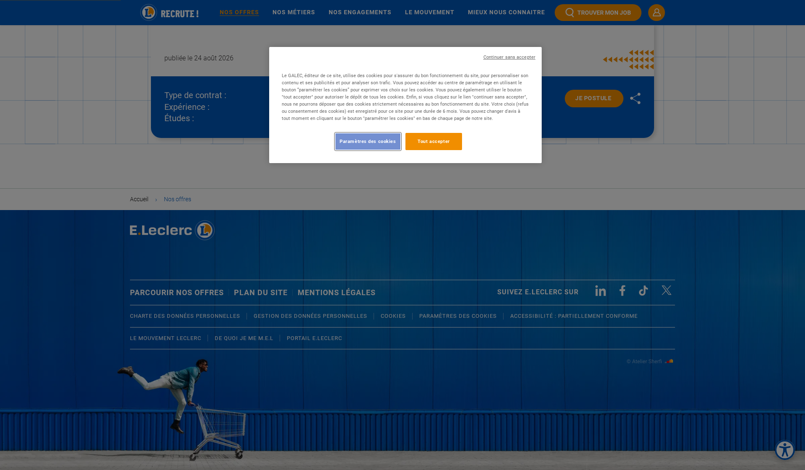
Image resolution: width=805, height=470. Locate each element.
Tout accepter (433, 141)
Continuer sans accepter (509, 57)
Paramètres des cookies (368, 141)
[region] (405, 105)
